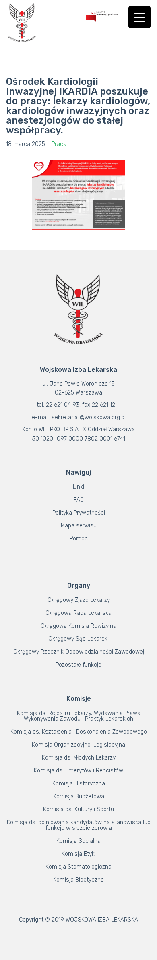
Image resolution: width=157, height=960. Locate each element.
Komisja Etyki (79, 853)
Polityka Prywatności (78, 512)
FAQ (79, 499)
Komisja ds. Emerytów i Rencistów (78, 770)
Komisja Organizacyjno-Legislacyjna (78, 744)
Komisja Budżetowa (78, 796)
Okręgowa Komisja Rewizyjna (78, 625)
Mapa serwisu (79, 525)
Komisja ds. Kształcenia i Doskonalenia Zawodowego (78, 731)
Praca (59, 144)
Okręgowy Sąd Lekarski (78, 638)
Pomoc (79, 538)
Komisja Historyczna (78, 783)
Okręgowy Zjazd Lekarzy (79, 600)
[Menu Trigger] (139, 17)
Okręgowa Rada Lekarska (78, 613)
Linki (78, 486)
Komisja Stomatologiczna (78, 866)
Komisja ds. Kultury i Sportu (78, 809)
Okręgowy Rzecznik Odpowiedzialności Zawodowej (78, 651)
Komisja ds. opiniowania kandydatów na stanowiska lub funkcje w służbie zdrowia (79, 825)
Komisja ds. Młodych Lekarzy (79, 757)
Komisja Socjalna (78, 841)
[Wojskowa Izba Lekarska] (22, 22)
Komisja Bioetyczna (78, 879)
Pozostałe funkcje (78, 664)
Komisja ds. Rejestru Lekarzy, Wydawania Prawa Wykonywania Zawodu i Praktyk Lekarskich (78, 716)
